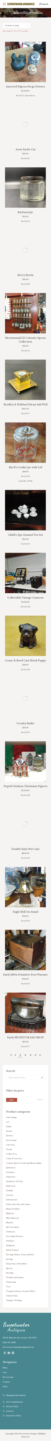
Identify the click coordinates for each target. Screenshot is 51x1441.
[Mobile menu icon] (4, 4)
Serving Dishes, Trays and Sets (20, 1254)
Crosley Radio (25, 723)
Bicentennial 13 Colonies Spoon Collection (25, 339)
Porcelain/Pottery (14, 1236)
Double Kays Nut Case (25, 849)
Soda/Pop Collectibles (16, 1263)
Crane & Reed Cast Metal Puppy (25, 660)
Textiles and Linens (15, 1277)
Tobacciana (11, 1282)
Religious (10, 1245)
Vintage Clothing (14, 1300)
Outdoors (10, 1231)
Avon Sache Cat (25, 149)
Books (9, 1131)
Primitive (10, 1241)
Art (7, 1122)
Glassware (11, 1177)
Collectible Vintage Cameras (25, 597)
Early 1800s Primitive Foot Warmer (25, 974)
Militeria (10, 1213)
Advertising (11, 1117)
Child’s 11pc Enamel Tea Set (25, 534)
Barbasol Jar (25, 212)
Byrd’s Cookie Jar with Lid (25, 467)
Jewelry (9, 1195)
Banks (8, 1126)
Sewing (9, 1259)
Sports (9, 1268)
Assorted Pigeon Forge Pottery (25, 86)
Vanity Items (11, 1295)
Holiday (9, 1190)
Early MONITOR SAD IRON (25, 1037)
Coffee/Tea (11, 1154)
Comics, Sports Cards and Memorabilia (23, 1163)
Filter (11, 1100)
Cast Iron (10, 1145)
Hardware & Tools (14, 1181)
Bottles (9, 1135)
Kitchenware (12, 1199)
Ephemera (11, 1167)
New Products (12, 1227)
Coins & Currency (14, 1158)
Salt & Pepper (12, 1250)
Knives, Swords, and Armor (18, 1204)
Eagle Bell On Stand (25, 911)
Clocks (9, 1149)
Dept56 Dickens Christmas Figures (25, 786)
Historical (10, 1186)
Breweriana (11, 1140)
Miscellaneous (12, 1218)
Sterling (9, 1273)
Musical (9, 1222)
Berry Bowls (25, 275)
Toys (8, 1286)
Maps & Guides (13, 1209)
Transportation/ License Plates (20, 1291)
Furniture (10, 1172)
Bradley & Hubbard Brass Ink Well (25, 404)
